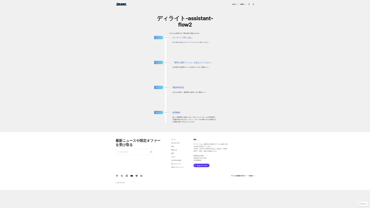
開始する (174, 150)
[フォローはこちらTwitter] (122, 175)
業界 (172, 153)
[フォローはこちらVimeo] (136, 175)
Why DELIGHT (175, 143)
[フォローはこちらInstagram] (126, 175)
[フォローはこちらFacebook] (117, 175)
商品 (172, 146)
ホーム (173, 139)
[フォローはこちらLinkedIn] (141, 175)
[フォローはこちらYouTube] (131, 175)
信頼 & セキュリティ (177, 167)
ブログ (173, 157)
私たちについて (176, 164)
